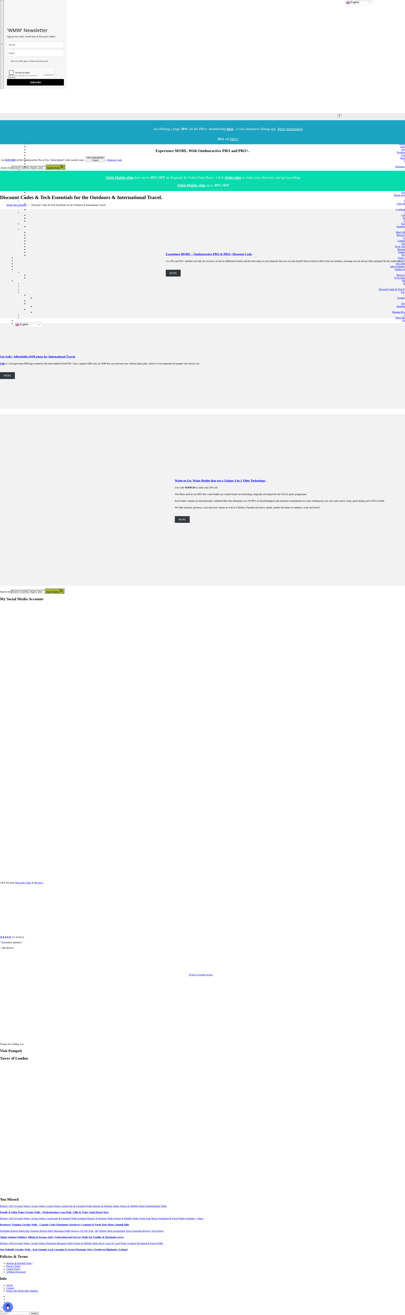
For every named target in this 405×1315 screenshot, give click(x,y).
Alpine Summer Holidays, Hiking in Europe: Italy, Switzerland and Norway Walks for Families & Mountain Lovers (62, 1237)
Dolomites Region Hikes (12, 1231)
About (9, 1285)
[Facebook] (3, 627)
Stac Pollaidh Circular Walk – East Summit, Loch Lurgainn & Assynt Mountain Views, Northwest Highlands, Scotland (64, 1249)
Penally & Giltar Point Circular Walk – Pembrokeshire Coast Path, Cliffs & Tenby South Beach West (54, 1212)
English (23, 324)
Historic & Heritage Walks (106, 1206)
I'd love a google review (201, 974)
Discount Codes (23, 882)
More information (290, 129)
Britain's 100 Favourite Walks (15, 1206)
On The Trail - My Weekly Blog (96, 1231)
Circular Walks (38, 1206)
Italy (27, 1231)
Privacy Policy (13, 1266)
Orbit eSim (233, 177)
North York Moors (148, 1218)
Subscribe (35, 82)
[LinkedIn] (3, 724)
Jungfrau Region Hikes (42, 1231)
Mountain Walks (62, 1231)
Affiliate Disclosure (16, 1271)
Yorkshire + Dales (194, 1218)
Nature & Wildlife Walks (132, 1206)
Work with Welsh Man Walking (22, 1291)
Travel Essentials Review (138, 1231)
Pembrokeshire (153, 1206)
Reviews (38, 882)
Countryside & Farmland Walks (77, 1206)
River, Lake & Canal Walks (113, 1243)
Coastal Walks (53, 1206)
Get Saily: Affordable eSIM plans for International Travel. (37, 356)
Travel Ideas (157, 1231)
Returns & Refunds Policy (19, 1263)
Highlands (51, 1243)
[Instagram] (3, 651)
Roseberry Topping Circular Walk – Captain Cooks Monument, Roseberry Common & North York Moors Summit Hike (64, 1224)
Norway (75, 1231)
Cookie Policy (13, 1269)
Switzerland (119, 1231)
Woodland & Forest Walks (171, 1218)
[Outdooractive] (3, 676)
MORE (7, 375)
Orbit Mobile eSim (120, 177)
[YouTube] (3, 700)
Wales (164, 1206)
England (82, 1218)
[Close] (1, 1311)
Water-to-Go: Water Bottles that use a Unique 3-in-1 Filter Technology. (220, 480)
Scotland (132, 1243)
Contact (10, 1288)
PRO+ (234, 139)
